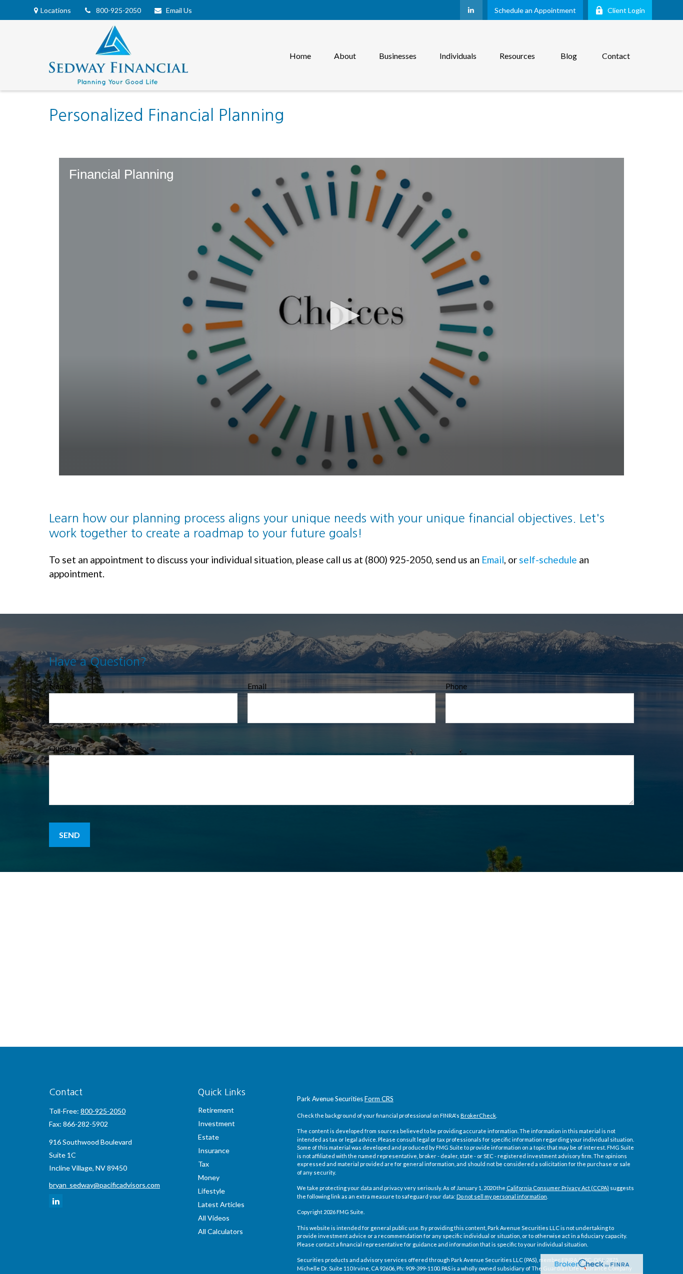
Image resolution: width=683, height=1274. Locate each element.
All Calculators (220, 1231)
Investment (216, 1123)
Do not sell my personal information (501, 1196)
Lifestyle (211, 1191)
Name (59, 686)
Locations (55, 10)
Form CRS (379, 1099)
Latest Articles (221, 1204)
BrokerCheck (478, 1115)
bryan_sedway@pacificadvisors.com (104, 1185)
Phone (456, 686)
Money (209, 1177)
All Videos (214, 1218)
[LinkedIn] (471, 10)
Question (64, 748)
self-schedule (548, 559)
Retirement (216, 1110)
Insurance (214, 1150)
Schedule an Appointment (535, 10)
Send (69, 835)
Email (493, 559)
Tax (203, 1164)
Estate (208, 1137)
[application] (341, 316)
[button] (300, 55)
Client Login (626, 10)
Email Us (179, 10)
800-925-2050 (118, 10)
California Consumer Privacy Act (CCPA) (557, 1188)
